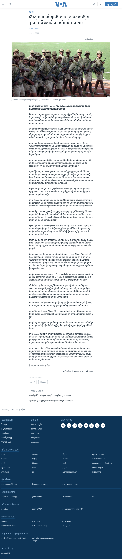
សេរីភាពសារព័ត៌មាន (98, 459)
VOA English (36, 521)
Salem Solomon (35, 29)
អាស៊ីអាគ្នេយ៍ (5, 472)
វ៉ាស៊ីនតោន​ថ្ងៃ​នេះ (6, 429)
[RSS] (91, 425)
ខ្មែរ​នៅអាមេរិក (5, 468)
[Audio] (94, 4)
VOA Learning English (70, 484)
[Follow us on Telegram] (86, 425)
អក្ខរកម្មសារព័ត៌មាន (98, 454)
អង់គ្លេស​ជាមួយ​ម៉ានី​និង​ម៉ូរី (9, 484)
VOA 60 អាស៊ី (6, 442)
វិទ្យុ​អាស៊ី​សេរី (66, 526)
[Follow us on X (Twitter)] (69, 425)
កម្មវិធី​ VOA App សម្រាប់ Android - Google (43, 539)
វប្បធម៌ (64, 463)
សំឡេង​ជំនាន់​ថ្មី (36, 438)
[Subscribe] (103, 425)
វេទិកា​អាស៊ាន (35, 442)
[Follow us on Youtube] (74, 425)
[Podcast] (97, 425)
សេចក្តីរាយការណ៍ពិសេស (69, 472)
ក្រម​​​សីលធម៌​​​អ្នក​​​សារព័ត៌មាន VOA (72, 509)
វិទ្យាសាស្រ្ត (65, 459)
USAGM (4, 521)
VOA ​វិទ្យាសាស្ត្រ (6, 438)
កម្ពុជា (3, 454)
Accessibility (66, 521)
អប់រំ (33, 472)
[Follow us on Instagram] (80, 425)
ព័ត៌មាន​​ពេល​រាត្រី (36, 429)
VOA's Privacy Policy (39, 526)
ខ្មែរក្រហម (65, 468)
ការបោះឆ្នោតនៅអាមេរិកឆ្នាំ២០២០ (102, 463)
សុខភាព (34, 468)
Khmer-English (97, 468)
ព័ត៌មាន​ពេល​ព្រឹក (36, 424)
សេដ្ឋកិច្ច (34, 459)
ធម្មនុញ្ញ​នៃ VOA (37, 509)
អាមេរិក (3, 463)
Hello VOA (35, 433)
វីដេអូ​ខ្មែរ (4, 424)
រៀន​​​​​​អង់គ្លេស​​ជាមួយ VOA (40, 484)
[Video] (101, 4)
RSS (94, 497)
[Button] (89, 39)
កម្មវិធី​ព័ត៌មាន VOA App (9, 497)
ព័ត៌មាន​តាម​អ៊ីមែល (68, 497)
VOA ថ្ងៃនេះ (5, 433)
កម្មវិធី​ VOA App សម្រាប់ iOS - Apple (13, 538)
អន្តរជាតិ (32, 12)
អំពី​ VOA (4, 509)
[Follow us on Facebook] (63, 425)
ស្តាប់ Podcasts (37, 497)
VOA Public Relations (9, 526)
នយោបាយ (35, 454)
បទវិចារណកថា (97, 472)
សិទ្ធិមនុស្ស (35, 463)
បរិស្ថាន (64, 454)
